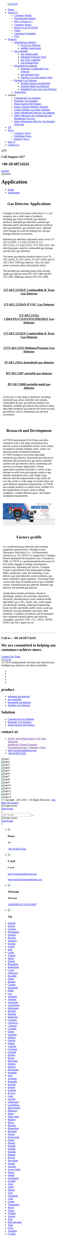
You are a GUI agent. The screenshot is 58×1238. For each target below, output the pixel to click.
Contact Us (13, 144)
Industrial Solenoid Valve (33, 57)
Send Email (7, 808)
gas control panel (29, 54)
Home (11, 9)
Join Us (11, 142)
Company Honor (22, 24)
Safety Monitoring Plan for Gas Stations (34, 112)
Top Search (13, 802)
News (11, 130)
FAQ (16, 36)
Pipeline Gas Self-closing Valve (37, 77)
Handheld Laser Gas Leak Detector (39, 89)
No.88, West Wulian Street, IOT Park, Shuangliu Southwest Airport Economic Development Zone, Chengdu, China (27, 743)
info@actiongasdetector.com (22, 750)
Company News (22, 133)
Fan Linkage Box (30, 62)
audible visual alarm (31, 48)
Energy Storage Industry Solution (31, 106)
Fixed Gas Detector (30, 45)
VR (9, 127)
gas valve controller (30, 59)
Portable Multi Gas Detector (35, 86)
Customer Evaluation (25, 33)
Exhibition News (22, 136)
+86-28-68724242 (17, 753)
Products (12, 39)
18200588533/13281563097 (22, 904)
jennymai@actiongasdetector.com (25, 879)
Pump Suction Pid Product (27, 103)
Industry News (21, 139)
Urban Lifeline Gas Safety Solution (32, 109)
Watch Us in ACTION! (26, 27)
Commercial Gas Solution (27, 98)
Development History (25, 18)
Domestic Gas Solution (26, 101)
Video (17, 30)
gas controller (21, 51)
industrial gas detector (25, 42)
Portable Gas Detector (25, 80)
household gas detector (25, 65)
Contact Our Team (10, 656)
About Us (13, 12)
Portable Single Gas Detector (35, 83)
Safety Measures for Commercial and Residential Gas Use (33, 117)
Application (20, 92)
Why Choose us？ (23, 21)
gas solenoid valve (30, 74)
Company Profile (23, 15)
